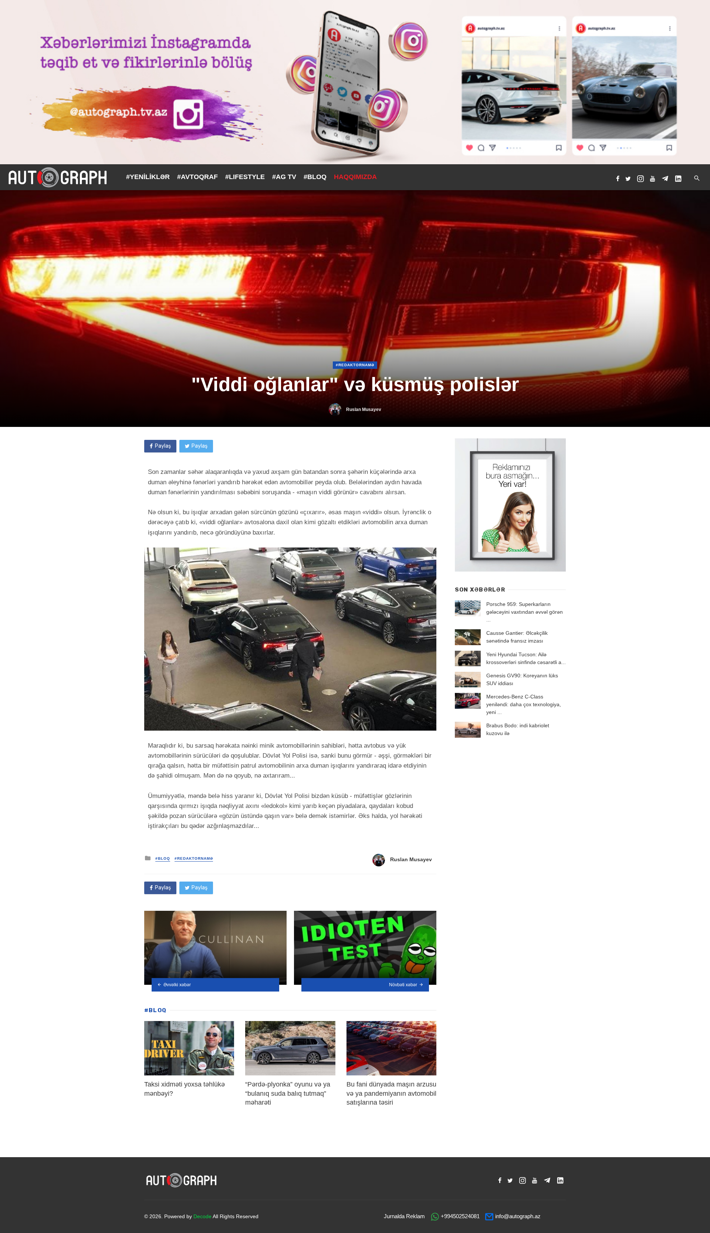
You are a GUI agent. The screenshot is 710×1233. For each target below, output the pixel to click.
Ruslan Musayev (363, 409)
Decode (202, 1216)
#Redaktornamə (355, 365)
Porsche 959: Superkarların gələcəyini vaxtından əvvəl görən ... (524, 612)
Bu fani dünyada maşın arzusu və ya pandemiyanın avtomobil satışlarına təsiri (391, 1093)
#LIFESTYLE (245, 177)
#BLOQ (315, 177)
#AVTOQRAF (197, 177)
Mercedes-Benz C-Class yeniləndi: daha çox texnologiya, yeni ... (523, 704)
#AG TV (284, 177)
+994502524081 (460, 1216)
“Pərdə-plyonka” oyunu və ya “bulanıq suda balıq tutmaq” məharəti (287, 1093)
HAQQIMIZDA (355, 177)
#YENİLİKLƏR (148, 177)
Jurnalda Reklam (404, 1216)
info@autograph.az (518, 1216)
